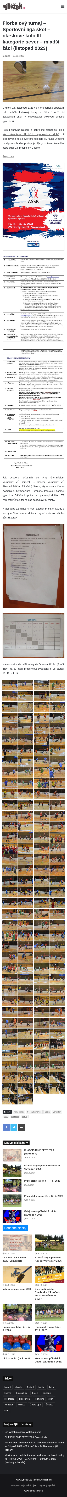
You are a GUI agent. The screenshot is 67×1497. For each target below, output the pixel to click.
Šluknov (49, 1405)
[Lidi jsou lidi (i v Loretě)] (17, 1343)
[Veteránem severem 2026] (17, 1274)
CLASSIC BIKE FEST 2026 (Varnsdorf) (26, 1437)
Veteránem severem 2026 (17, 1289)
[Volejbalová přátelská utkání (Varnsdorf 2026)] (12, 1216)
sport (6, 1116)
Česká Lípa (35, 1405)
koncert (7, 1393)
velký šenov (19, 1112)
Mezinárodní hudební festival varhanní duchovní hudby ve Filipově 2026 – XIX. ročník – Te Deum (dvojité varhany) (34, 1446)
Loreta (35, 1393)
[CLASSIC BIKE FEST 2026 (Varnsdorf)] (12, 1155)
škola (6, 1410)
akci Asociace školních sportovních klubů (31, 134)
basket (7, 1387)
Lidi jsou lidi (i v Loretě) (17, 1358)
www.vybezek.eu (24, 1479)
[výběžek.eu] (15, 6)
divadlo (18, 1387)
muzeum (47, 1393)
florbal (24, 1116)
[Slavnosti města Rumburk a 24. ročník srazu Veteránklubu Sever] (49, 1274)
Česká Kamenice (34, 1112)
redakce (6, 56)
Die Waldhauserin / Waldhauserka (23, 1432)
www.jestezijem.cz (33, 1490)
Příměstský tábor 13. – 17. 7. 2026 (43, 1196)
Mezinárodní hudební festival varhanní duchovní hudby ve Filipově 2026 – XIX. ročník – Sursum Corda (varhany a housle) (34, 1459)
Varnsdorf (57, 1112)
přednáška (9, 1399)
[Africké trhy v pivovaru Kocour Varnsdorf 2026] (12, 1170)
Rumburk (15, 1116)
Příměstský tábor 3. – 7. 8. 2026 (42, 1180)
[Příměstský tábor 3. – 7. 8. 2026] (12, 1185)
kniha (51, 1387)
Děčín (47, 1112)
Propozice (8, 156)
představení (24, 1399)
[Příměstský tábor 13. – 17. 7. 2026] (12, 1200)
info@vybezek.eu (43, 1479)
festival (30, 1387)
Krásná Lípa (21, 1393)
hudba (41, 1387)
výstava (21, 1405)
